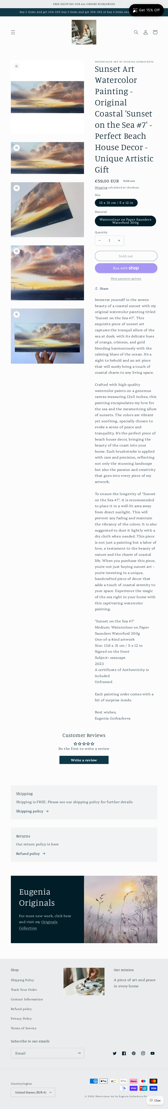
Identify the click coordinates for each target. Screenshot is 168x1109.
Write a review (84, 760)
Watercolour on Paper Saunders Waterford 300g (125, 220)
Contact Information (27, 999)
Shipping (101, 187)
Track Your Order (24, 989)
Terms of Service (24, 1028)
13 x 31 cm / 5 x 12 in (116, 202)
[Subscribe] (79, 1053)
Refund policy (28, 853)
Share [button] (104, 288)
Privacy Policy (21, 1018)
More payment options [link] (126, 278)
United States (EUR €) (31, 1092)
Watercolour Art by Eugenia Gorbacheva (119, 1096)
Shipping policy (29, 810)
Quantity (101, 232)
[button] (13, 32)
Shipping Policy (22, 980)
